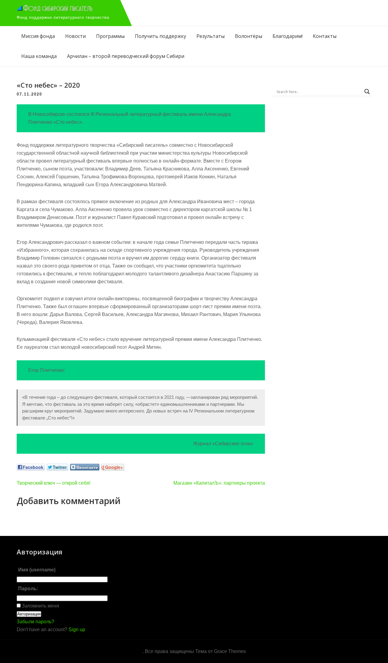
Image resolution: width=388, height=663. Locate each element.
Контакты (324, 36)
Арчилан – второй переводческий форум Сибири (125, 56)
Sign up (77, 629)
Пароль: (28, 588)
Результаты (210, 36)
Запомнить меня (40, 605)
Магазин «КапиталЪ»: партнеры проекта (219, 483)
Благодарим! (288, 36)
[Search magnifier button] (367, 91)
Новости (75, 36)
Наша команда (39, 56)
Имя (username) (36, 569)
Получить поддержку (160, 36)
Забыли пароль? (35, 621)
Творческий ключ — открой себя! (53, 483)
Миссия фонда (38, 36)
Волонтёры (248, 36)
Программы (110, 36)
